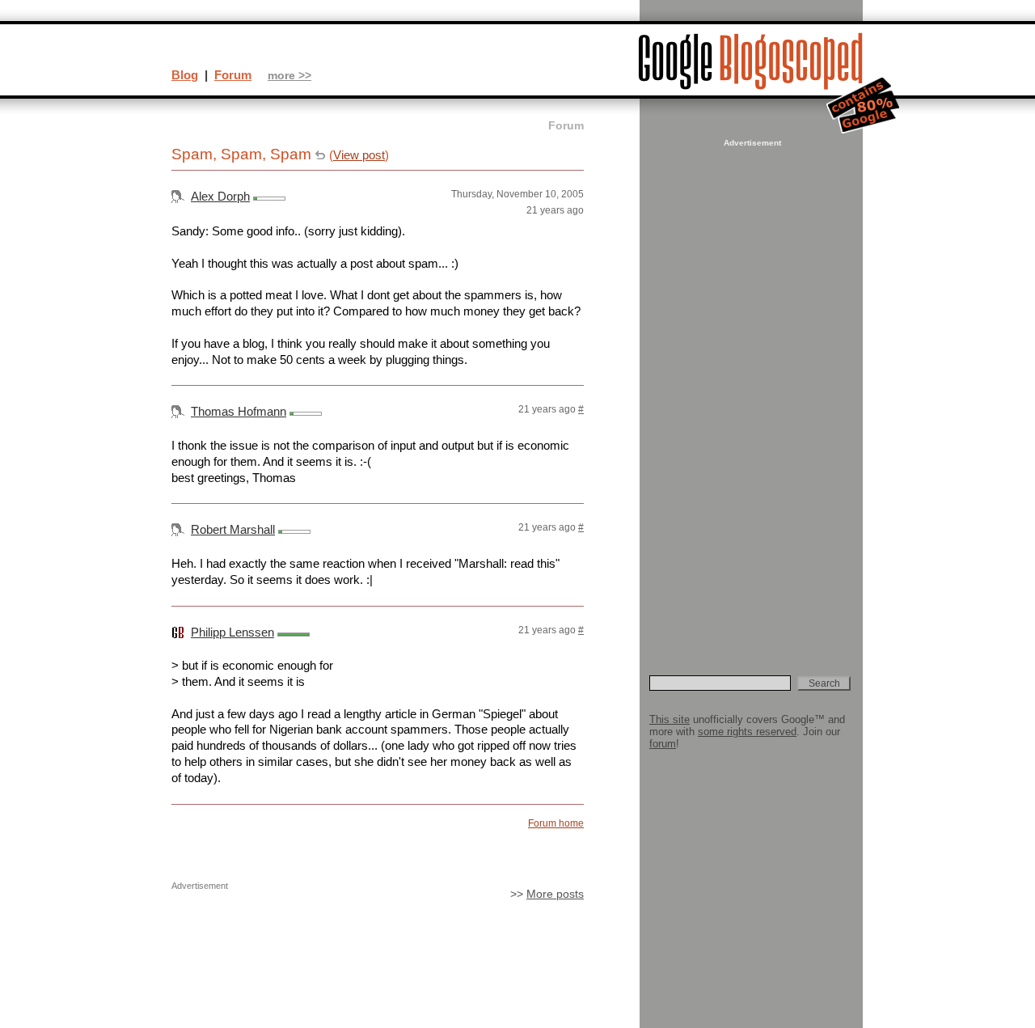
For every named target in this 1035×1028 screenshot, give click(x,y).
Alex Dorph (220, 196)
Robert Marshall (233, 529)
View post (359, 155)
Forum (232, 75)
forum (662, 744)
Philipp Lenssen (232, 632)
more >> (289, 76)
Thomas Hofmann (238, 411)
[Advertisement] (750, 393)
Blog (184, 75)
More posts (555, 894)
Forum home (556, 823)
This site (669, 719)
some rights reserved (747, 732)
